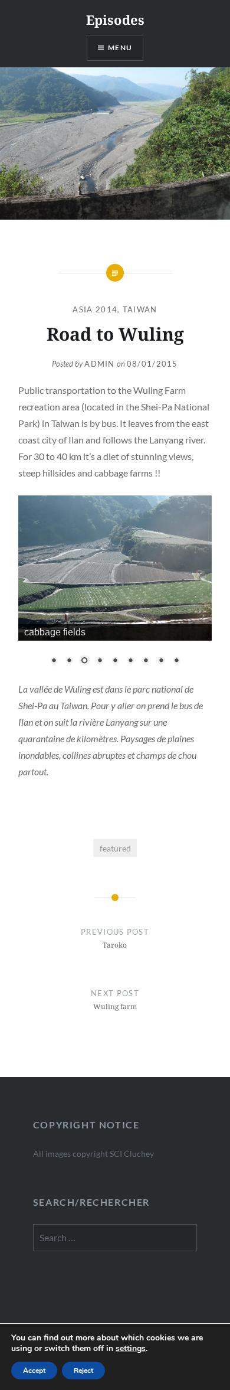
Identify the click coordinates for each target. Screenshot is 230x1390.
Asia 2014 (95, 309)
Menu (120, 47)
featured (115, 848)
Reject (83, 1370)
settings (131, 1348)
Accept (34, 1370)
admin (99, 363)
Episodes (115, 19)
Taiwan (140, 309)
